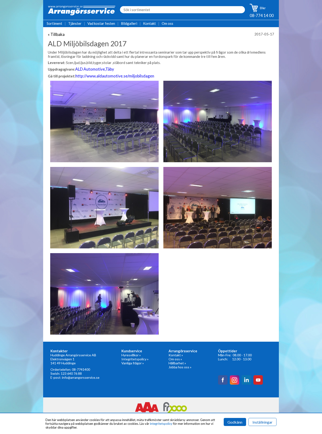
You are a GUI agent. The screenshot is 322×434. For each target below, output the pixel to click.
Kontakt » (176, 355)
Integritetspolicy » (135, 359)
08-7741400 (81, 369)
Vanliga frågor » (132, 363)
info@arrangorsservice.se (80, 377)
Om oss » (175, 359)
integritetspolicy (161, 423)
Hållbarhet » (177, 363)
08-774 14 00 (262, 15)
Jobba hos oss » (180, 367)
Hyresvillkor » (131, 355)
